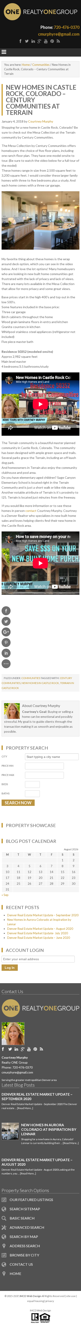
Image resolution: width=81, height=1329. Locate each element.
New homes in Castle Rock (40, 683)
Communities (30, 678)
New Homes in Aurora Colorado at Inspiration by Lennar (48, 1129)
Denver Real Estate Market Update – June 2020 (38, 937)
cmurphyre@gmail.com (58, 34)
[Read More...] (25, 1108)
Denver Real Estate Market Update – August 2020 (40, 928)
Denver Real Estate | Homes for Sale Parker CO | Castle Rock (40, 12)
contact (30, 511)
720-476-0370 (66, 27)
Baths (5, 793)
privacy (49, 1300)
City (4, 756)
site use (71, 1296)
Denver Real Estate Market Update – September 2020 (43, 915)
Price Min (8, 765)
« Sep (5, 895)
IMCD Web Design (40, 1310)
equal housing (35, 1300)
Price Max (8, 775)
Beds (5, 784)
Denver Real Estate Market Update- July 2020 (37, 933)
